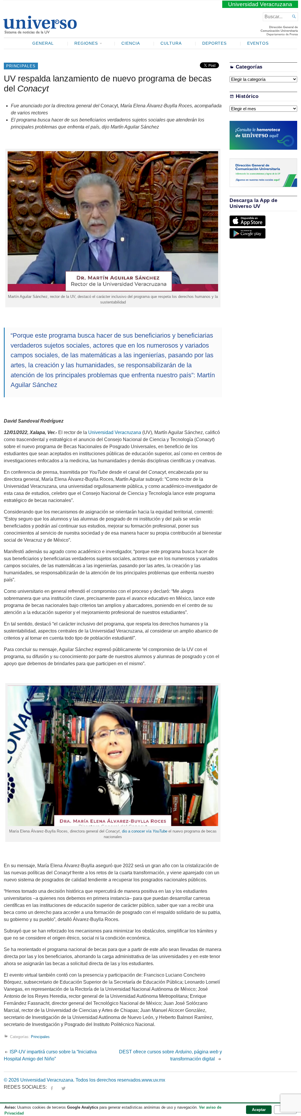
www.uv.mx (153, 1079)
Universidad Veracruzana (260, 4)
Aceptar (259, 1109)
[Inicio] (40, 31)
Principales (21, 66)
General (43, 43)
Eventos (258, 43)
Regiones (86, 43)
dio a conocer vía (144, 831)
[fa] (52, 1087)
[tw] (63, 1087)
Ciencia (130, 43)
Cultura (171, 43)
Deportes (214, 43)
